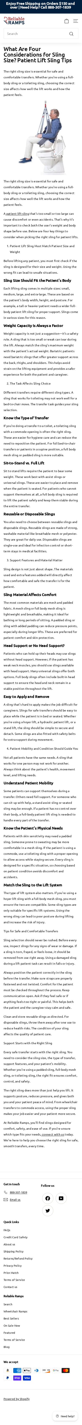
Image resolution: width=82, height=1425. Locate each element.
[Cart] (66, 21)
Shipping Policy (13, 1251)
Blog (7, 1347)
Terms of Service (14, 1279)
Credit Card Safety (15, 1237)
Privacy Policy (12, 1265)
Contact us (10, 1287)
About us (9, 1244)
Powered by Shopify (16, 1399)
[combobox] (41, 33)
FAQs (7, 1230)
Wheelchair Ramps (16, 1311)
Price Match (11, 1272)
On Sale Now (12, 1325)
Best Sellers (11, 1318)
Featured (9, 1332)
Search (8, 1304)
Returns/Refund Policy (18, 1258)
